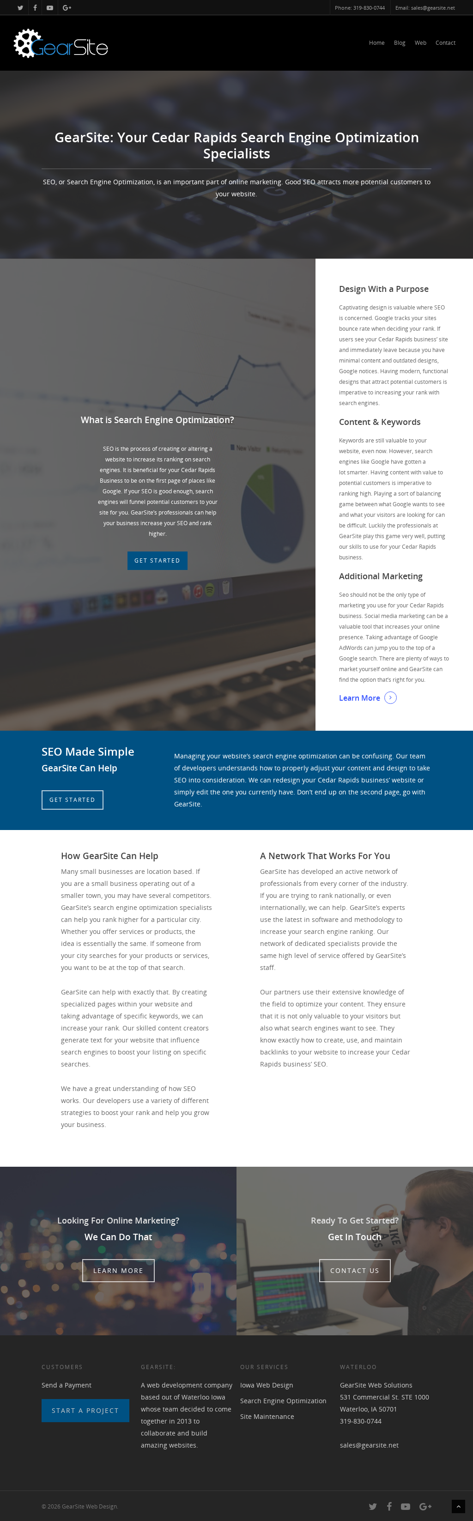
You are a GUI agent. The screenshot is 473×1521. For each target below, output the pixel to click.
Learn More (359, 698)
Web (420, 43)
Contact (445, 43)
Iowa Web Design (266, 1385)
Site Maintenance (267, 1416)
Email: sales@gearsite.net (425, 7)
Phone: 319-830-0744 (360, 7)
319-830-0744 (361, 1421)
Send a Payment (66, 1385)
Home (377, 43)
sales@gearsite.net (369, 1445)
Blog (400, 43)
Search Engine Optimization (283, 1400)
